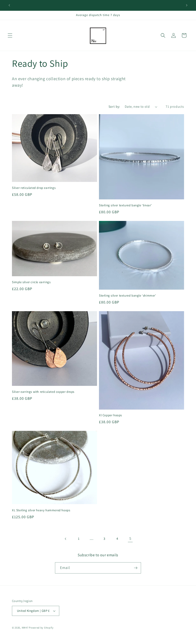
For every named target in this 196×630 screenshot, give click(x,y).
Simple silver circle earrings (31, 282)
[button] (10, 35)
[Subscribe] (135, 568)
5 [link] (130, 538)
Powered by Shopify (41, 627)
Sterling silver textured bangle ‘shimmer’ (127, 296)
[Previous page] (65, 539)
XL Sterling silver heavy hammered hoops (41, 510)
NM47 (25, 627)
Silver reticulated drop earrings (33, 188)
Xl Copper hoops (110, 415)
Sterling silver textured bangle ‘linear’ (125, 205)
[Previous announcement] (9, 5)
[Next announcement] (186, 5)
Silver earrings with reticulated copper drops (43, 392)
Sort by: (114, 106)
